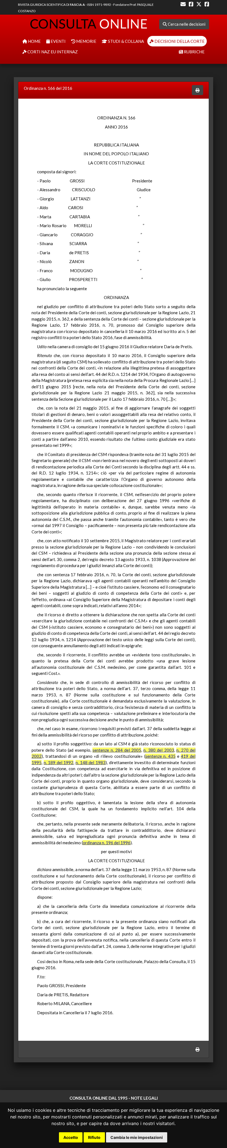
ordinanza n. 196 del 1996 (106, 842)
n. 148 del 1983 (90, 762)
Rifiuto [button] (94, 1137)
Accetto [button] (70, 1137)
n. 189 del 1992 (59, 762)
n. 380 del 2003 (158, 750)
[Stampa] (197, 90)
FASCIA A (77, 4)
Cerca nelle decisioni (186, 24)
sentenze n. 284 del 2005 (116, 750)
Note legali (144, 1097)
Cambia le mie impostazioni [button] (136, 1137)
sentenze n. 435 (160, 756)
